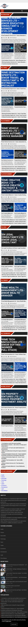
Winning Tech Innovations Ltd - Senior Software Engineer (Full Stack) (14, 381)
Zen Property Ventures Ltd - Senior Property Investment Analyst (14, 407)
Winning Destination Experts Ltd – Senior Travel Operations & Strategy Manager (14, 113)
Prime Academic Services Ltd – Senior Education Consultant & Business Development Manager (14, 35)
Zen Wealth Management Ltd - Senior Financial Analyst (7, 319)
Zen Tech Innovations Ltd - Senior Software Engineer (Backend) (7, 372)
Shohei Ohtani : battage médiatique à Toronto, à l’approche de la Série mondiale (16, 569)
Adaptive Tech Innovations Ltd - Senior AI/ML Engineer (12, 460)
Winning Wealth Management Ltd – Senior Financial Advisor (14, 329)
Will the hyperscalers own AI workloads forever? (16, 581)
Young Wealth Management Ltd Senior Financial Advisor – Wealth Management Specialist (14, 326)
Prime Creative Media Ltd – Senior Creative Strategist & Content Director (14, 195)
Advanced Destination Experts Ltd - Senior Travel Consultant (12, 457)
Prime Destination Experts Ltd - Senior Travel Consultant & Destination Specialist (14, 88)
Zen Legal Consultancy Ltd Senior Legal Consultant (13, 248)
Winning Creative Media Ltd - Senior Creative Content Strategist (14, 219)
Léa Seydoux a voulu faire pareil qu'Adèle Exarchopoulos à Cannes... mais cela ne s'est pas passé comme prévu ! (13, 445)
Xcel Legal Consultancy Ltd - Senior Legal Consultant (20, 266)
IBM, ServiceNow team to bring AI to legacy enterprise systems (13, 451)
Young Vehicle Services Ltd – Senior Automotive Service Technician (20, 160)
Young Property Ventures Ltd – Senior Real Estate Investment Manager (20, 426)
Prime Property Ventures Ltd (7, 426)
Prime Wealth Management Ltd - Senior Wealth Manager (14, 301)
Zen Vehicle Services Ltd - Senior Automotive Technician (7, 160)
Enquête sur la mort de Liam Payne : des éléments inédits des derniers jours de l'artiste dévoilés (16, 590)
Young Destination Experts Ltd (20, 107)
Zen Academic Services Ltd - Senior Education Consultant (7, 54)
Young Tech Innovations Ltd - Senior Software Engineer (14, 379)
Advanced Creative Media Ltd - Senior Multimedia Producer (13, 467)
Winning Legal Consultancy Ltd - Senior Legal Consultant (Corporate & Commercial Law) (14, 274)
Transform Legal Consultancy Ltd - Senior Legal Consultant (14, 276)
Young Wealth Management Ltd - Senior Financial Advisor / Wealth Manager (20, 319)
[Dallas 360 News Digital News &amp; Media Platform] (4, 6)
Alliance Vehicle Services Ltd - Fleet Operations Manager (12, 464)
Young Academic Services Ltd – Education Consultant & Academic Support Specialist (20, 54)
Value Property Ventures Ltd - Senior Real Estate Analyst (14, 435)
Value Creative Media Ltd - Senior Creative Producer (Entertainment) (14, 223)
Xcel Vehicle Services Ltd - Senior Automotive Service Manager (14, 166)
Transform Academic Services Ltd (9, 63)
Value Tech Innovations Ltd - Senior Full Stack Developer (14, 382)
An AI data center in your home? (13, 585)
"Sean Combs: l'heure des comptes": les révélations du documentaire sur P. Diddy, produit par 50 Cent (16, 573)
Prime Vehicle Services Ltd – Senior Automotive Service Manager (14, 141)
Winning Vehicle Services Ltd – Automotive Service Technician (14, 168)
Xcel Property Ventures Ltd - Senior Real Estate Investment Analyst (14, 434)
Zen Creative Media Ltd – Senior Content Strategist (7, 213)
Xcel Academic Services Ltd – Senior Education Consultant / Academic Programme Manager (14, 60)
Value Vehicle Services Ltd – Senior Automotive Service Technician (14, 170)
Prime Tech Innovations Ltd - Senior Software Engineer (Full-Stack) (14, 354)
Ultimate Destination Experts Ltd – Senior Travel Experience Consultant (14, 117)
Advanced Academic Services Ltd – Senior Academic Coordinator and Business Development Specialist (13, 454)
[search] (22, 10)
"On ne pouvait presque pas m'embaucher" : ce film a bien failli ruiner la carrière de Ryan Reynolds (16, 564)
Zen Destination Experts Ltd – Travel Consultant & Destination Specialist (7, 107)
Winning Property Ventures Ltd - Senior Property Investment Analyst (14, 432)
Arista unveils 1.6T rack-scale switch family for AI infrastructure (12, 448)
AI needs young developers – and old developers (16, 577)
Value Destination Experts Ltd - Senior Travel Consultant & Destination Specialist (14, 115)
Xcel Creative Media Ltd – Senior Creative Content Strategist (20, 213)
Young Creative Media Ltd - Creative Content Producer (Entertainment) (14, 221)
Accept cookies (14, 624)
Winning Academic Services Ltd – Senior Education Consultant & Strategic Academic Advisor (14, 62)
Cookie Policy (8, 621)
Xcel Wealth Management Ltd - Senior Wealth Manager (14, 327)
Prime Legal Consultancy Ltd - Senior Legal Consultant (7, 266)
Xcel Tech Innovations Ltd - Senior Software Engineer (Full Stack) (20, 372)
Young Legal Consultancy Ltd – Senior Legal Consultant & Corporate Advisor (14, 273)
